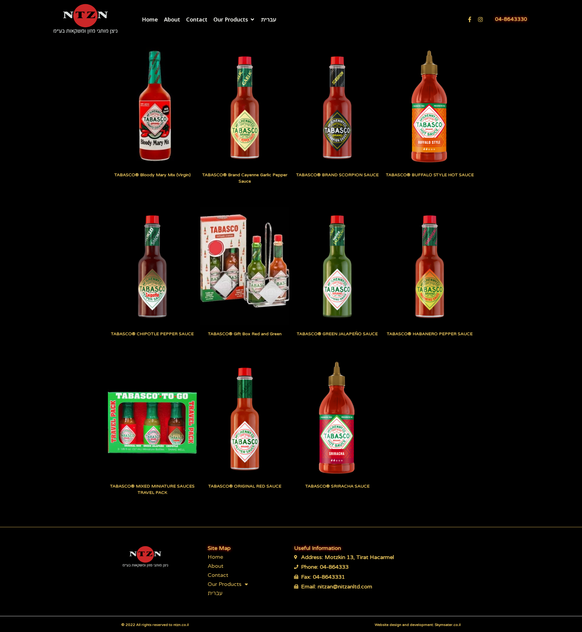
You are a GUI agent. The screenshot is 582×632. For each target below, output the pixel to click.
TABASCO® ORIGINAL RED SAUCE (244, 486)
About (215, 566)
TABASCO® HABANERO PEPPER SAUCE (430, 333)
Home (215, 557)
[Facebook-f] (469, 19)
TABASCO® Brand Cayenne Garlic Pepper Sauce (244, 178)
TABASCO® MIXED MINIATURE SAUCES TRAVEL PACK (152, 489)
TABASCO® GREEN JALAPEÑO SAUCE (337, 333)
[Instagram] (480, 19)
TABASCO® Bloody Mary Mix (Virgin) (152, 174)
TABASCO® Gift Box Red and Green (245, 333)
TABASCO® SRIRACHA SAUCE (337, 486)
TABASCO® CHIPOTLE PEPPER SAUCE (152, 333)
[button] (234, 19)
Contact (218, 575)
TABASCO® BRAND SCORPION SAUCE (337, 174)
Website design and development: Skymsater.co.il (418, 625)
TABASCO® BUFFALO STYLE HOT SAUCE (430, 174)
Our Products (225, 584)
